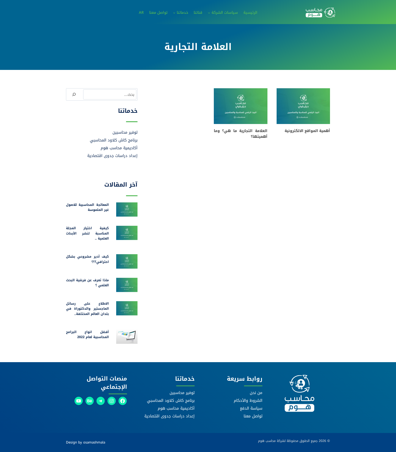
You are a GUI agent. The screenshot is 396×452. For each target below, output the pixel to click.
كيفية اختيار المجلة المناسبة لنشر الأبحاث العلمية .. (87, 233)
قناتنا (198, 12)
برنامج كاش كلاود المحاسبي (114, 140)
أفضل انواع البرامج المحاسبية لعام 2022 (87, 334)
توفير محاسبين (125, 132)
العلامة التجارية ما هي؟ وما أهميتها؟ (240, 133)
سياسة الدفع (251, 408)
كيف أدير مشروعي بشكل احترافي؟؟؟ (87, 259)
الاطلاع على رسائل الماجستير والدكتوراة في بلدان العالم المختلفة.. (87, 308)
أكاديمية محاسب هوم (119, 148)
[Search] (74, 94)
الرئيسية (250, 12)
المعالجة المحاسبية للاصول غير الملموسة (87, 207)
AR (141, 12)
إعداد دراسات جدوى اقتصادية (112, 155)
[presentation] (303, 106)
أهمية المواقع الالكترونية (307, 130)
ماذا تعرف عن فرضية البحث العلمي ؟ (87, 282)
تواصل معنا (158, 12)
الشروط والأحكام (248, 400)
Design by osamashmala (85, 442)
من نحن (256, 392)
